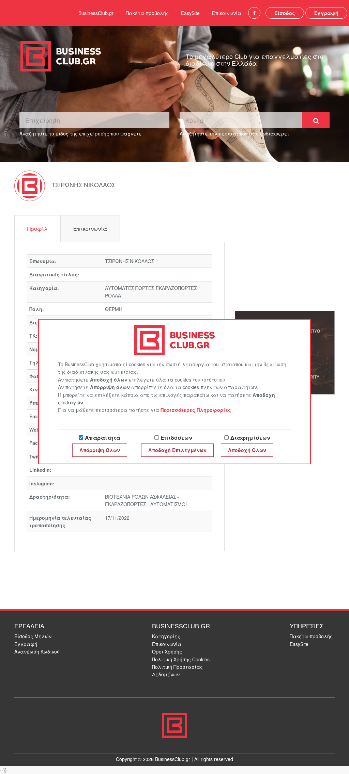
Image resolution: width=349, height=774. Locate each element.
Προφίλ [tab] (37, 228)
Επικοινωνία (226, 13)
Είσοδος (284, 13)
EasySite (190, 13)
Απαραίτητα (102, 437)
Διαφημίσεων (250, 437)
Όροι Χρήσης (167, 651)
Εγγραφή (326, 13)
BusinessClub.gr (95, 13)
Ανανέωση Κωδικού (37, 651)
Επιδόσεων (176, 437)
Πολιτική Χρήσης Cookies (181, 659)
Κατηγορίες (166, 636)
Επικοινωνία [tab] (90, 228)
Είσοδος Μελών (32, 636)
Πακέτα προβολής (147, 13)
